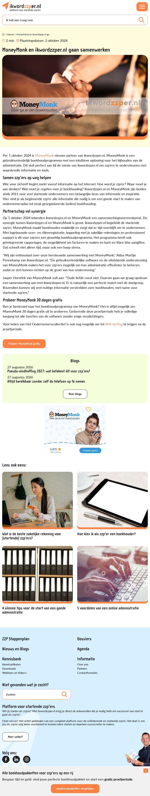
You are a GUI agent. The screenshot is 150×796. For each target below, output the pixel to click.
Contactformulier (87, 673)
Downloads (9, 668)
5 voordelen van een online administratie (108, 608)
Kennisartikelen (11, 664)
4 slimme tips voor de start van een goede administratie (34, 610)
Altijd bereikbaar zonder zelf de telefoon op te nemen (46, 381)
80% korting (114, 324)
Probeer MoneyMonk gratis (24, 343)
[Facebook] (6, 759)
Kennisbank (11, 658)
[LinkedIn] (16, 759)
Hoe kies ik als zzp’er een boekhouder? (106, 534)
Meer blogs (75, 394)
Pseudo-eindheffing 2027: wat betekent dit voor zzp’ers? (48, 371)
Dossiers (84, 638)
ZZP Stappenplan (15, 638)
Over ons (82, 664)
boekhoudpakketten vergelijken (75, 788)
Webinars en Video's (14, 673)
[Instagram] (27, 759)
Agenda (83, 648)
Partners (82, 668)
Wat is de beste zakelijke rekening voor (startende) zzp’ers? (31, 536)
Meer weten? (15, 737)
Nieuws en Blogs (15, 648)
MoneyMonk (44, 155)
